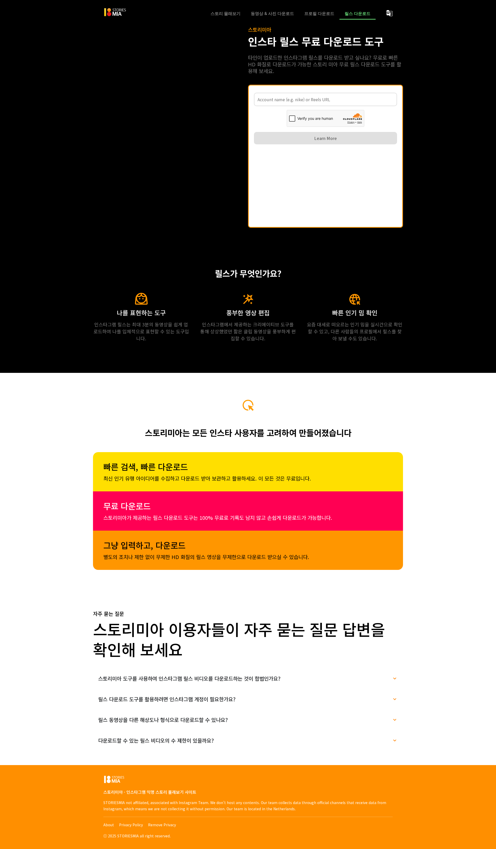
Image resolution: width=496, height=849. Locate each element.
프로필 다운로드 (319, 13)
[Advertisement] (325, 186)
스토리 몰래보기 (226, 13)
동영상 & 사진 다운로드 (272, 13)
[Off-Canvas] (389, 13)
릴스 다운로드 (357, 13)
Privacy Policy (131, 824)
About (108, 824)
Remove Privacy (162, 824)
